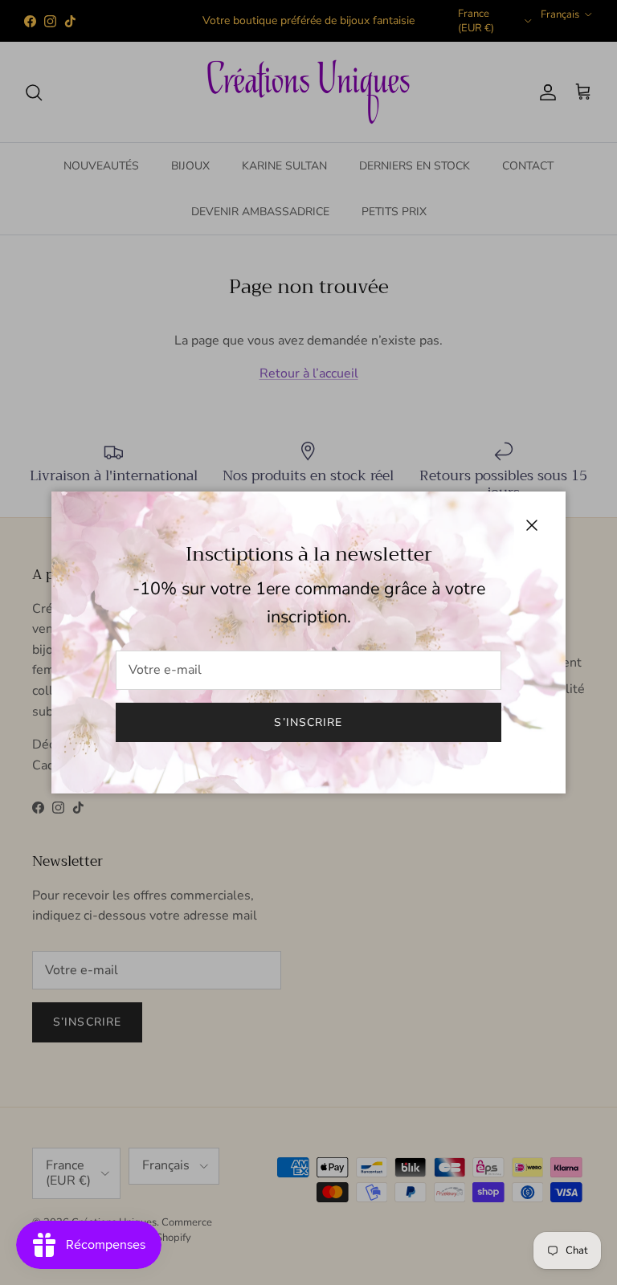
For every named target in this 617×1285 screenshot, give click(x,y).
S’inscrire (308, 722)
